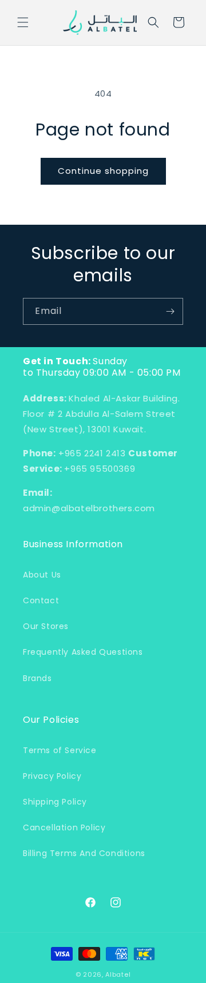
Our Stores (46, 626)
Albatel (117, 974)
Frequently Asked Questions (83, 652)
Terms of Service (60, 750)
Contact (41, 600)
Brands (37, 678)
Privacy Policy (52, 776)
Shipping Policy (55, 801)
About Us (42, 574)
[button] (22, 22)
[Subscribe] (170, 311)
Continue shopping (103, 171)
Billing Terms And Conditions (84, 853)
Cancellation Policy (64, 827)
